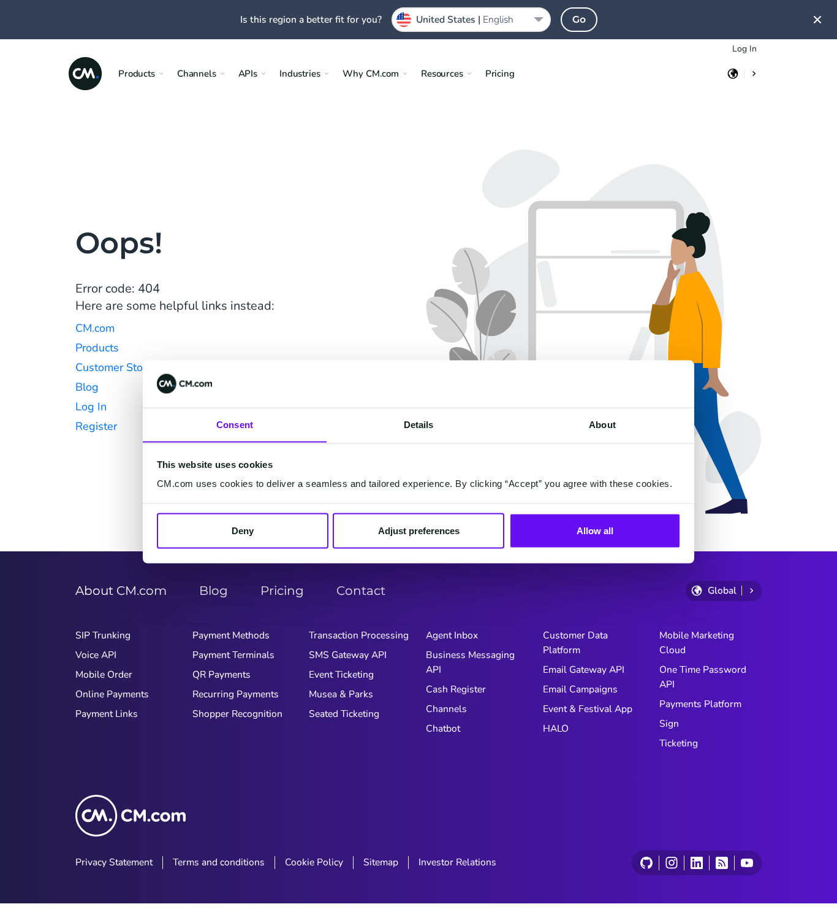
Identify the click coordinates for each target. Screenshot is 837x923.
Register (96, 426)
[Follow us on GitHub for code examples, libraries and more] (646, 863)
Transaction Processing (359, 635)
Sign (669, 723)
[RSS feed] (721, 863)
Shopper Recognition (237, 714)
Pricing (500, 73)
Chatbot (443, 728)
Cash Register (456, 689)
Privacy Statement (114, 862)
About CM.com (121, 590)
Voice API (95, 655)
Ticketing (678, 743)
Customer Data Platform (575, 643)
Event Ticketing (341, 674)
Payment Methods (231, 635)
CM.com (95, 328)
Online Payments (112, 694)
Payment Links (106, 714)
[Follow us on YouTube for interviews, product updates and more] (746, 863)
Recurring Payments (235, 694)
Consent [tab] (234, 424)
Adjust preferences (419, 530)
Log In (744, 49)
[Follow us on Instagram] (671, 863)
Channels (446, 709)
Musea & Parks (341, 694)
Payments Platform (700, 704)
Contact (360, 590)
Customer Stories (118, 367)
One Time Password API (702, 677)
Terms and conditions (219, 862)
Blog (87, 387)
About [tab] (602, 424)
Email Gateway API (583, 669)
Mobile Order (103, 674)
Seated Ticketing (344, 714)
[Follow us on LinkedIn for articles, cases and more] (696, 863)
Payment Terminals (233, 655)
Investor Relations (457, 862)
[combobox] (471, 19)
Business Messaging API (470, 662)
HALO (556, 728)
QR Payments (221, 674)
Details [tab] (419, 424)
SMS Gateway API (348, 655)
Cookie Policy (314, 862)
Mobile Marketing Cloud (696, 643)
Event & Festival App (587, 709)
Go (579, 19)
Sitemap (380, 862)
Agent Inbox (452, 635)
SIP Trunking (103, 635)
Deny (243, 530)
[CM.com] (85, 73)
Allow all (595, 530)
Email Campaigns (580, 689)
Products (97, 347)
